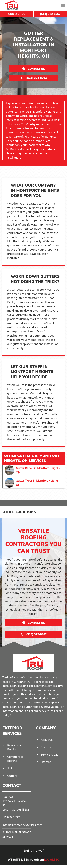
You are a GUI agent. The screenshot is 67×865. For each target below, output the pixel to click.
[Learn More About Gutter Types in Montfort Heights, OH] (34, 482)
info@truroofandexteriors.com (22, 825)
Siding (11, 768)
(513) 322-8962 (11, 817)
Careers (46, 747)
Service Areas (49, 754)
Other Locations (19, 512)
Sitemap (46, 762)
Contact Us (16, 14)
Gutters (12, 776)
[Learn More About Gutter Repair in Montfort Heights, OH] (34, 470)
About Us (47, 739)
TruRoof (7, 797)
